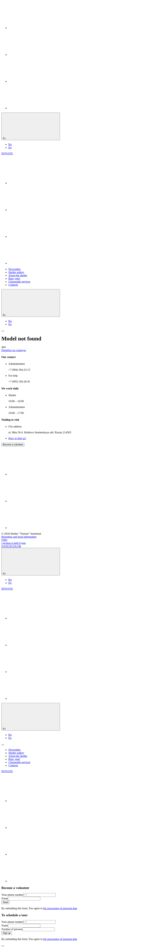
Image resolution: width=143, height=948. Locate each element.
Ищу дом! (14, 278)
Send (5, 902)
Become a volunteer (13, 444)
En (10, 147)
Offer (4, 539)
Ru (10, 144)
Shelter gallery (16, 272)
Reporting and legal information (18, 536)
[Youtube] (34, 81)
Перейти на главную (13, 350)
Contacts (13, 284)
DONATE (7, 153)
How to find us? (17, 438)
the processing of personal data (60, 908)
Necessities (14, 269)
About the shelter (17, 275)
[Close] (2, 945)
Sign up (6, 933)
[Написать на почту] (34, 108)
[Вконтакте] (34, 27)
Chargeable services (19, 281)
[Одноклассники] (34, 54)
